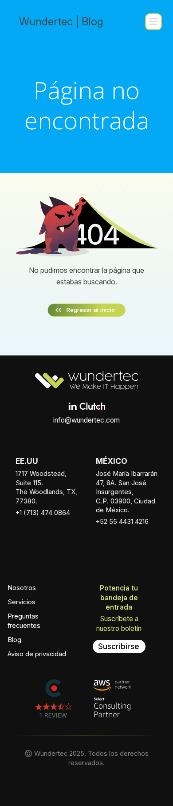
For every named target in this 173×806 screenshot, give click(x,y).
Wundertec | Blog (61, 21)
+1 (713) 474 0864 (43, 513)
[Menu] (153, 21)
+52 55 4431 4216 (122, 522)
